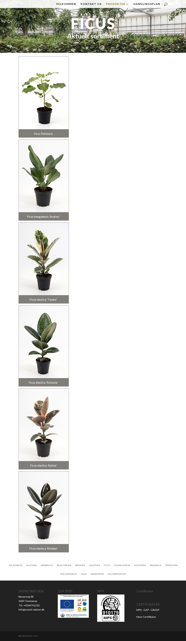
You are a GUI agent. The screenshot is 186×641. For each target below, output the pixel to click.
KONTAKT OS (91, 4)
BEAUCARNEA (64, 565)
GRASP (155, 609)
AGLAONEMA (15, 565)
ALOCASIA (31, 565)
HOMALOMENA (122, 565)
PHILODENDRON (68, 574)
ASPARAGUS (47, 565)
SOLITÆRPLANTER (117, 574)
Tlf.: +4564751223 (29, 605)
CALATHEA (94, 565)
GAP (146, 609)
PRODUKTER (115, 4)
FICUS (107, 565)
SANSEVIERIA (97, 574)
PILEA (84, 574)
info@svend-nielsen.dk (31, 609)
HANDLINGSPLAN (147, 4)
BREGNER (80, 565)
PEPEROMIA (171, 565)
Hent (139, 616)
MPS (139, 609)
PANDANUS (155, 565)
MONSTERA (140, 565)
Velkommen (66, 4)
